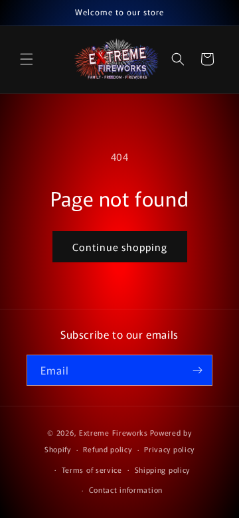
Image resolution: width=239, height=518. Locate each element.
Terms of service (92, 469)
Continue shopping (119, 247)
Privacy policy (169, 449)
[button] (26, 59)
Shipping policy (163, 469)
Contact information (126, 489)
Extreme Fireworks (113, 432)
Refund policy (107, 449)
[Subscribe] (197, 370)
